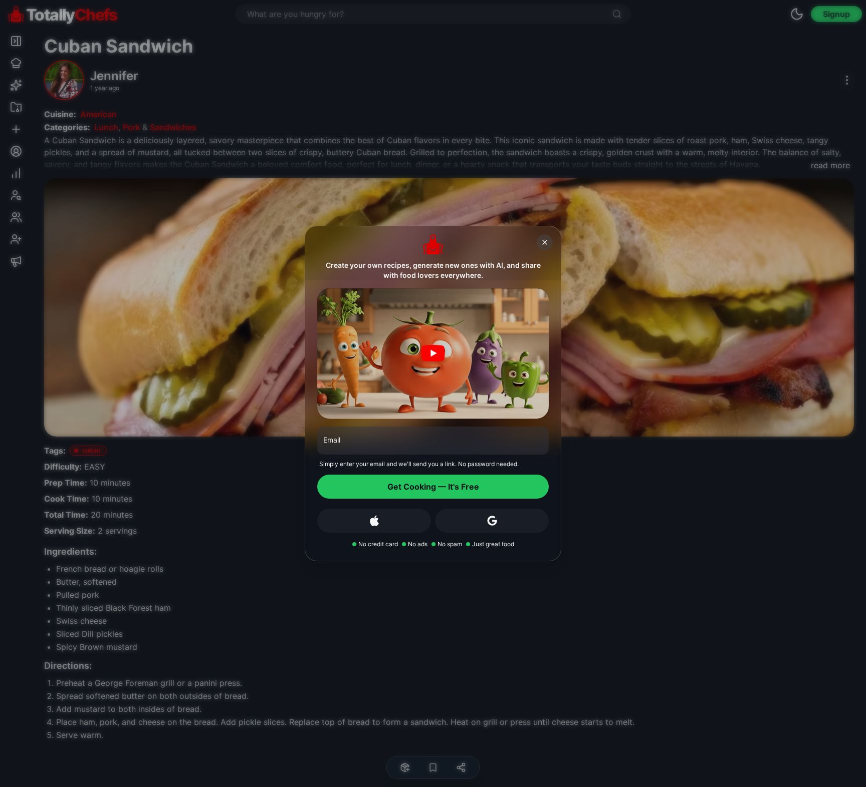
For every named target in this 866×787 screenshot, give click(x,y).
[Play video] (433, 353)
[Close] (545, 242)
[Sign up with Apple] (374, 521)
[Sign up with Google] (492, 521)
